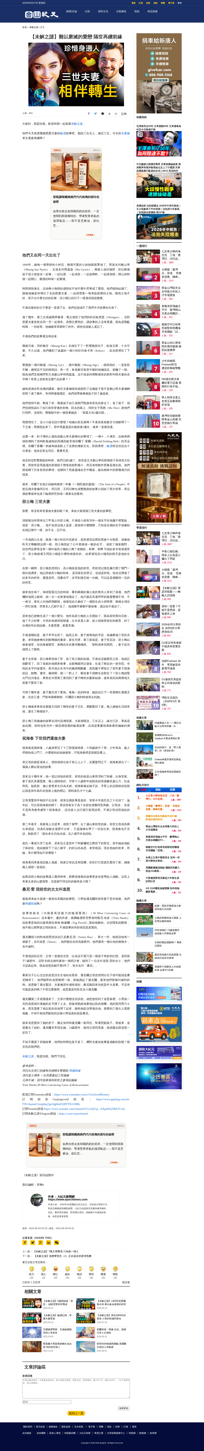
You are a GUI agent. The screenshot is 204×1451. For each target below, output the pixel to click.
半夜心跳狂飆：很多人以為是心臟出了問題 (171, 555)
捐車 (148, 3)
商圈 (163, 3)
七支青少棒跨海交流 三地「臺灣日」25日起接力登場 (171, 255)
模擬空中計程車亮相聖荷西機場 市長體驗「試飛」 (171, 328)
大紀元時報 (85, 1433)
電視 (133, 3)
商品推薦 (152, 11)
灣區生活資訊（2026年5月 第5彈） (171, 701)
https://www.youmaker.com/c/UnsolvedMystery (81, 1094)
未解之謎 (33, 27)
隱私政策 (66, 1426)
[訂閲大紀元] (159, 999)
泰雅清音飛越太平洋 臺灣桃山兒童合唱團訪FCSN (171, 310)
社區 (87, 11)
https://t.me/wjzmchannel (73, 1113)
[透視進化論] (159, 521)
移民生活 (103, 11)
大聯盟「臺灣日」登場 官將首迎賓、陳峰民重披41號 (171, 273)
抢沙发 (126, 1282)
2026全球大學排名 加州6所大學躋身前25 (171, 628)
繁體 (180, 3)
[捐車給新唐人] (159, 112)
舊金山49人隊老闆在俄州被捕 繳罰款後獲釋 (171, 346)
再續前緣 (31, 903)
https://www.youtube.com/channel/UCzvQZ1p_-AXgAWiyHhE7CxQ (84, 1108)
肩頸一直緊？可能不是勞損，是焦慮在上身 (171, 610)
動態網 (142, 1433)
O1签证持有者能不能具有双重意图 (171, 646)
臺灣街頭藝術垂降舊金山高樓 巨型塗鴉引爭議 (171, 419)
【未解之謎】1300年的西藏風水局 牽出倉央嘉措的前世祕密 (111, 1304)
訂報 (141, 3)
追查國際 (41, 1433)
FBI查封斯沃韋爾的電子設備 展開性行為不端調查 (171, 383)
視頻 (136, 11)
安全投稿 (78, 1426)
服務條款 (53, 1426)
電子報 (171, 3)
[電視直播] (159, 1088)
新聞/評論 (71, 11)
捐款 (155, 3)
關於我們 (27, 1426)
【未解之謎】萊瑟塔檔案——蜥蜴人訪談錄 (171, 592)
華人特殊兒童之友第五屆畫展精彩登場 (171, 401)
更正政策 (40, 1426)
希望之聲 (98, 1433)
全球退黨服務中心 (116, 1433)
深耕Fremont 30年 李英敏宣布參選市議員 (171, 665)
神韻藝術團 (70, 1433)
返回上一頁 (76, 1413)
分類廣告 (121, 11)
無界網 (153, 1433)
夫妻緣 (125, 133)
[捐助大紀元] (159, 1058)
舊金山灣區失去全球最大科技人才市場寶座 (171, 291)
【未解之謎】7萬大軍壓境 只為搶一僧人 (56, 1251)
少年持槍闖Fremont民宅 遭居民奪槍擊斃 (171, 364)
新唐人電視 (55, 1433)
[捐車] (159, 1041)
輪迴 (63, 133)
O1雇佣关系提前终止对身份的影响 (171, 683)
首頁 (24, 27)
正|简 (124, 113)
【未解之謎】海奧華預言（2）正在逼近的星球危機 (62, 1256)
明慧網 (132, 1433)
